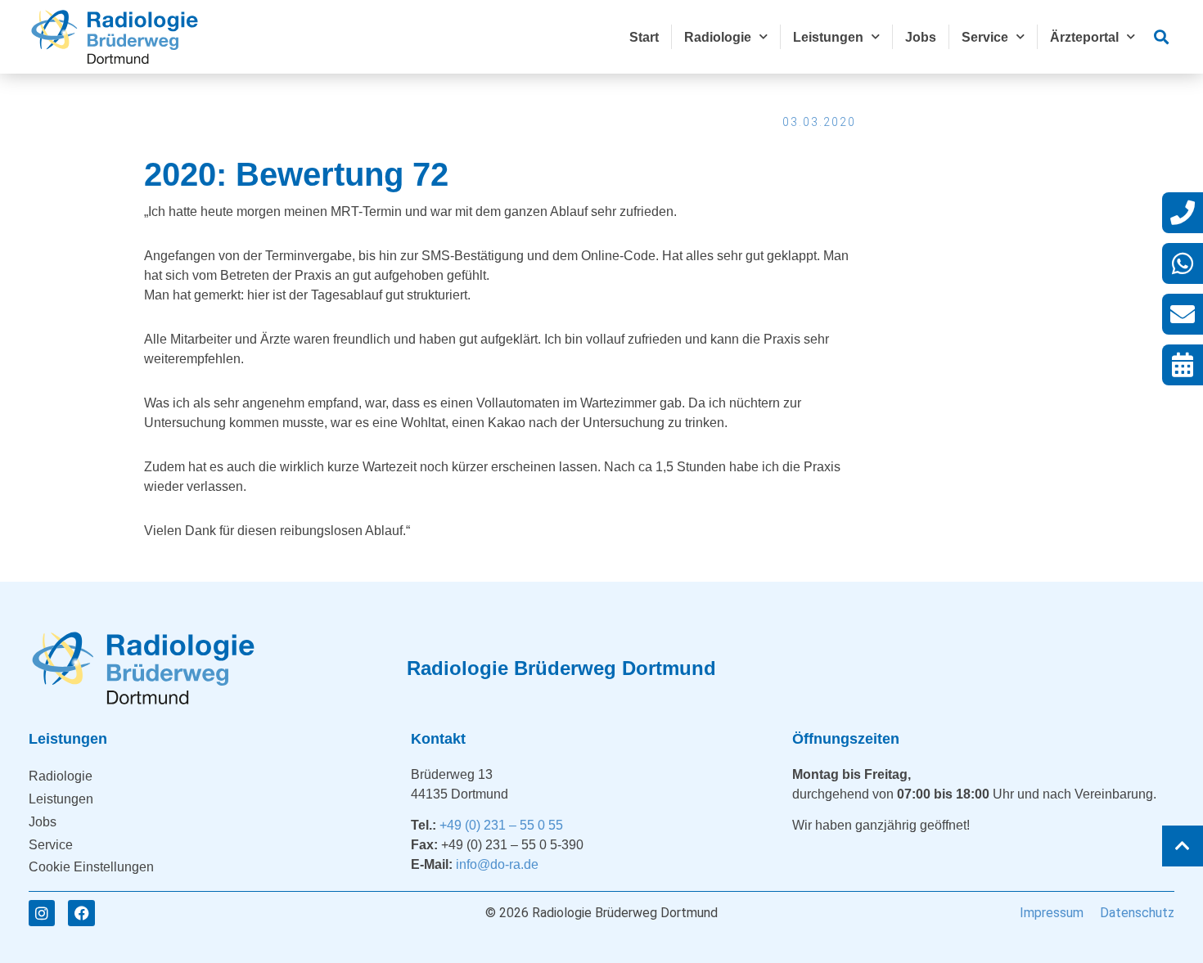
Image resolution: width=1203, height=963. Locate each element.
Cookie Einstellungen (91, 867)
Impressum (1052, 912)
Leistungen (828, 37)
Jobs (920, 37)
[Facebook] (81, 913)
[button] (1160, 37)
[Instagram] (42, 913)
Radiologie (717, 37)
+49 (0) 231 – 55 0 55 (501, 825)
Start (644, 37)
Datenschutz (1137, 912)
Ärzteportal (1084, 37)
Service (985, 37)
